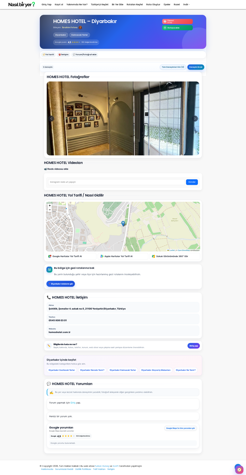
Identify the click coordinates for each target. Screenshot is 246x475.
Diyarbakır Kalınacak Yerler (123, 370)
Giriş (72, 402)
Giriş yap (193, 346)
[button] (80, 27)
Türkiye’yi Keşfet (99, 4)
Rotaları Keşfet (135, 4)
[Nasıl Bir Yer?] (20, 5)
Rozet (177, 4)
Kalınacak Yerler (79, 35)
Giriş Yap (46, 4)
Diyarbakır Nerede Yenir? (92, 370)
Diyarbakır (60, 35)
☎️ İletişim (63, 54)
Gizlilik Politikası (83, 469)
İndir (185, 4)
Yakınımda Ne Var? (76, 4)
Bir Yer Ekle (117, 4)
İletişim (111, 469)
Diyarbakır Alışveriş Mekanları (156, 370)
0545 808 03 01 (58, 320)
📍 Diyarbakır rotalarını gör (60, 284)
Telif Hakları (99, 469)
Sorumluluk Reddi (64, 469)
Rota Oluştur (153, 4)
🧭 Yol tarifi (48, 54)
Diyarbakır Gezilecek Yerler (62, 370)
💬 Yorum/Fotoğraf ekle (84, 54)
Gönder (192, 182)
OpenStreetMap (184, 250)
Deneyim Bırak (195, 67)
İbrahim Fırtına (69, 27)
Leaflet (172, 250)
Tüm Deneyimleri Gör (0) (173, 67)
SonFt (116, 465)
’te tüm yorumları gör (180, 428)
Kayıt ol (59, 4)
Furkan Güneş (102, 465)
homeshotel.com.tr (59, 332)
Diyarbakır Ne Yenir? (186, 370)
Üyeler (167, 4)
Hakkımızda (47, 469)
